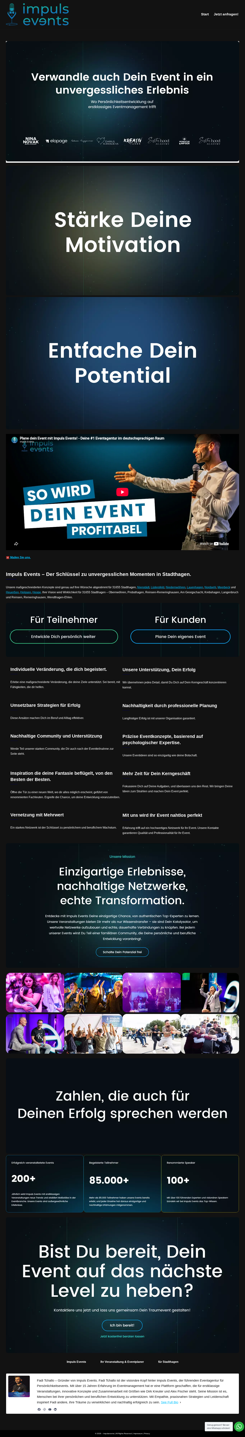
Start (205, 14)
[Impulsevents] (37, 14)
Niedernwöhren (175, 587)
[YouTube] (50, 1409)
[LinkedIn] (55, 1409)
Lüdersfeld (157, 587)
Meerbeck (224, 587)
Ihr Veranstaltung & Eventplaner (122, 1361)
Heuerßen (12, 592)
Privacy (147, 1433)
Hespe (36, 592)
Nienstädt (143, 587)
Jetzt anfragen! (226, 14)
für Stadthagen (168, 1361)
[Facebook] (39, 1409)
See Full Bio (169, 1402)
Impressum (137, 1433)
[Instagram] (44, 1409)
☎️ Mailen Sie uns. (18, 557)
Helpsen (25, 592)
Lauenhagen (195, 587)
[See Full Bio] (180, 1402)
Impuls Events (76, 1361)
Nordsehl (210, 587)
